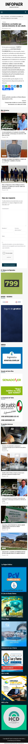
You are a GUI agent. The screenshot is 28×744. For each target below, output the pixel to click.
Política (3, 469)
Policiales (4, 22)
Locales (3, 521)
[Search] (25, 12)
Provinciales (4, 442)
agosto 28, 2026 (5, 450)
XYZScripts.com (21, 743)
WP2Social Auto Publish (8, 743)
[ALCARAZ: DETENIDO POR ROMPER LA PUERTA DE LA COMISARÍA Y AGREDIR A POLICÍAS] (14, 148)
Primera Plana (9, 128)
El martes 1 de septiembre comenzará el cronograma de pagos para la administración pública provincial (14, 447)
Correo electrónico (18, 229)
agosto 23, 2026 (5, 162)
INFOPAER (14, 4)
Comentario (5, 208)
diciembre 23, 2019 (7, 28)
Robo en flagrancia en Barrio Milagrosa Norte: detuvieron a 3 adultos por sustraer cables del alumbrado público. (13, 186)
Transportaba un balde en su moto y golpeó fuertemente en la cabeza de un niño (15, 102)
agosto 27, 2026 (5, 137)
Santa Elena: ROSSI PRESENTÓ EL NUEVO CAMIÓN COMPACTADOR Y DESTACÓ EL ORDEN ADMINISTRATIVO (13, 526)
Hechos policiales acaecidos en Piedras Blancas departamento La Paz (14, 97)
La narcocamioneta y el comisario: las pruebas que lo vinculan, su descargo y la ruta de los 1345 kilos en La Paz (14, 133)
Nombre (4, 228)
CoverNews (10, 740)
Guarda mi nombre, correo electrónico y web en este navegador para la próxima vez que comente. (13, 245)
